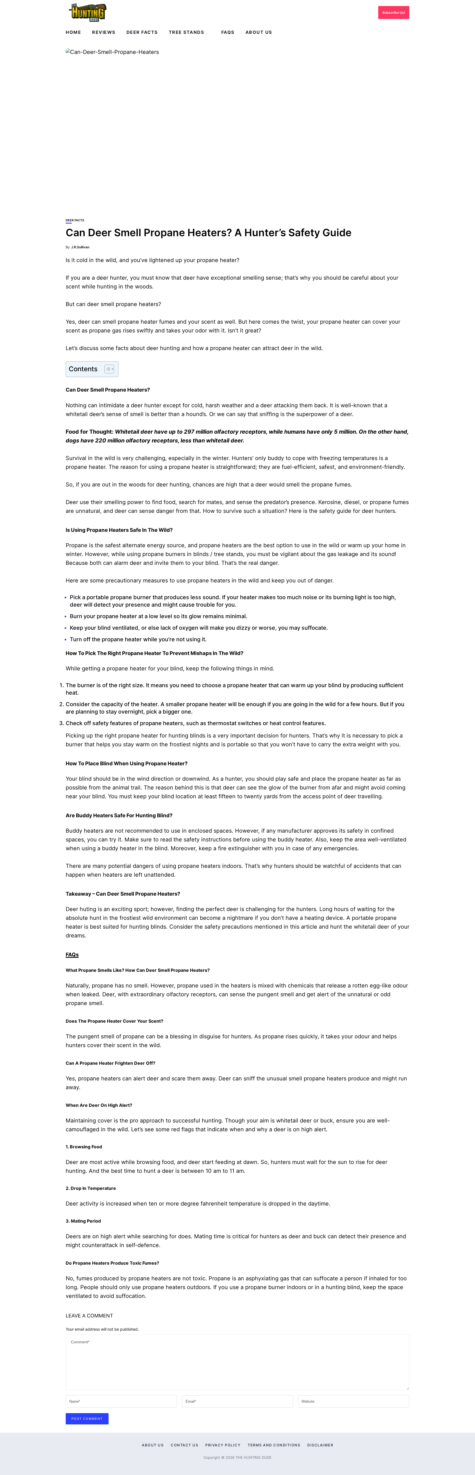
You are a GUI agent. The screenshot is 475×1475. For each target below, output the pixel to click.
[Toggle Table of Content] (106, 369)
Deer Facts (142, 32)
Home (73, 32)
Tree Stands (186, 32)
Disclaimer (320, 1445)
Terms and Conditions (274, 1445)
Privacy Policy (223, 1445)
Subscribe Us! (393, 12)
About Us (258, 32)
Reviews (103, 32)
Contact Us (184, 1445)
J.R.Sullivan (80, 247)
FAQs (227, 32)
